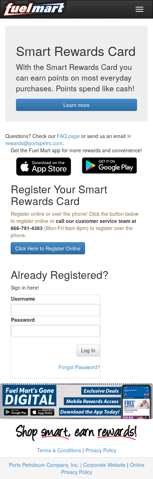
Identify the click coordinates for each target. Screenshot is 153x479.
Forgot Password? (79, 367)
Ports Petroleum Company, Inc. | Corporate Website (67, 464)
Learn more (76, 104)
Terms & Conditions (59, 450)
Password (23, 319)
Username (23, 298)
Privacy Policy (100, 450)
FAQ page (68, 135)
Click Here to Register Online (47, 248)
